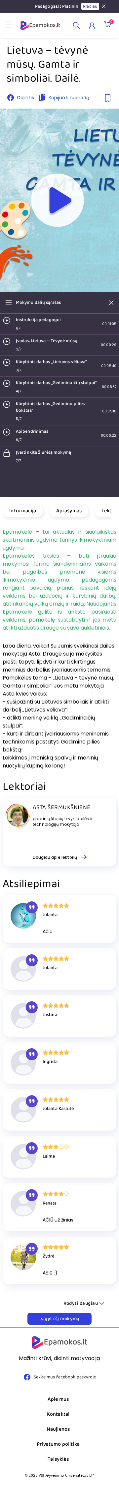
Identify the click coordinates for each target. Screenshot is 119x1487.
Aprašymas (69, 511)
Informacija (22, 511)
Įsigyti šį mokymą (59, 1319)
